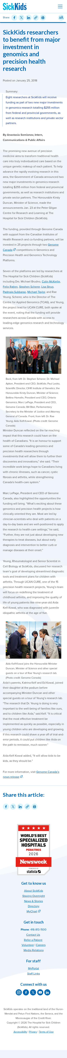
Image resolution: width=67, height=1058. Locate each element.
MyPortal (33, 968)
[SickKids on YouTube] (40, 992)
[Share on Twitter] (21, 18)
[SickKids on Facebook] (26, 992)
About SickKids (33, 891)
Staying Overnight (33, 896)
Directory (33, 906)
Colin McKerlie (51, 281)
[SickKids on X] (33, 992)
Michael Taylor (36, 292)
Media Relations (34, 950)
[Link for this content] (36, 18)
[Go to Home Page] (15, 6)
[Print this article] (43, 18)
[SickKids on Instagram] (19, 992)
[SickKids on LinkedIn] (47, 992)
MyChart (32, 911)
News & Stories (33, 901)
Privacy (33, 1031)
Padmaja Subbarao (14, 292)
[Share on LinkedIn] (29, 18)
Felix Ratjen (10, 287)
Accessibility (20, 1031)
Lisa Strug (47, 287)
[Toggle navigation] (60, 6)
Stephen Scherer (29, 287)
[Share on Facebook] (14, 18)
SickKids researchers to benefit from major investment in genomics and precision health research (31, 50)
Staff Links (33, 973)
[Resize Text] (61, 18)
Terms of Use (46, 1031)
